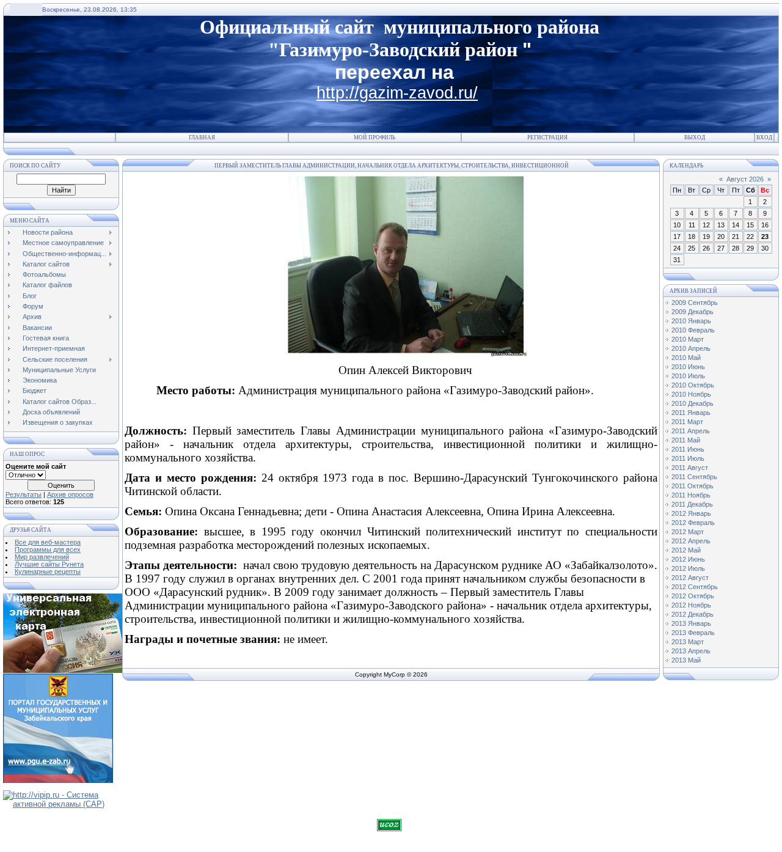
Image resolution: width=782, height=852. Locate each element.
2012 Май (686, 550)
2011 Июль (687, 458)
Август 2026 (745, 179)
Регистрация (547, 137)
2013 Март (687, 641)
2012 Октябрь (692, 596)
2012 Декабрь (692, 614)
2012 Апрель (691, 541)
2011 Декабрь (692, 504)
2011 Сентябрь (694, 476)
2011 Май (685, 440)
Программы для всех (48, 549)
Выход (694, 137)
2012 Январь (691, 513)
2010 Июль (688, 376)
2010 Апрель (691, 348)
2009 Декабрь (692, 311)
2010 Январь (691, 321)
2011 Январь (691, 412)
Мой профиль (374, 137)
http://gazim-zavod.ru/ (397, 93)
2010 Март (687, 339)
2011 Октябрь (692, 486)
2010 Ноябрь (691, 394)
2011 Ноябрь (691, 495)
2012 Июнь (688, 559)
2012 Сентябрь (694, 586)
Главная (202, 137)
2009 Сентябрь (694, 302)
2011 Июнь (687, 449)
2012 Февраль (693, 522)
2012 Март (687, 531)
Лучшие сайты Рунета (49, 564)
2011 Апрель (690, 431)
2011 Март (687, 421)
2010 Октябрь (692, 385)
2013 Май (686, 660)
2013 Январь (691, 623)
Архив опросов (70, 494)
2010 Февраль (693, 330)
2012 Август (690, 577)
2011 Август (689, 467)
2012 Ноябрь (691, 605)
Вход (764, 137)
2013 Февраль (693, 632)
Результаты (23, 494)
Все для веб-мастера (48, 542)
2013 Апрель (691, 651)
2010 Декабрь (692, 403)
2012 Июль (688, 568)
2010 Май (686, 357)
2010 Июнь (688, 366)
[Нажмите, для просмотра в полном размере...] (405, 353)
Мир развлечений (42, 556)
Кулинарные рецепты (48, 571)
